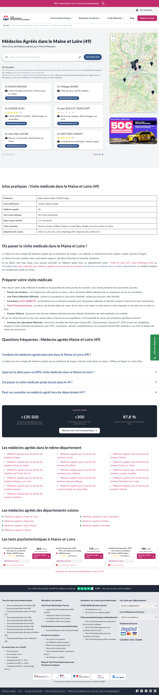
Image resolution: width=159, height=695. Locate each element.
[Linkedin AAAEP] (155, 691)
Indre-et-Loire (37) (120, 262)
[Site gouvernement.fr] (62, 677)
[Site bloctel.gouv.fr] (118, 677)
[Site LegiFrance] (42, 677)
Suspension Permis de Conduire (58, 615)
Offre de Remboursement (55, 691)
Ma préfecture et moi (93, 609)
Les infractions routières (55, 657)
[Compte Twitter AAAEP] (146, 691)
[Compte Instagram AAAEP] (142, 691)
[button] (152, 92)
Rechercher (92, 57)
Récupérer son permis (51, 600)
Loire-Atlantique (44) (142, 262)
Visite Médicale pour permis (93, 605)
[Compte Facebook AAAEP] (137, 691)
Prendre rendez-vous (16, 98)
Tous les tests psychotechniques (17, 600)
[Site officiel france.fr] (100, 677)
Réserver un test (147, 18)
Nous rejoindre (12, 657)
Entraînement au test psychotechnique (59, 626)
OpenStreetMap (128, 113)
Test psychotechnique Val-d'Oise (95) (21, 605)
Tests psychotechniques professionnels (98, 617)
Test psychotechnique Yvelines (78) (20, 626)
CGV (20, 691)
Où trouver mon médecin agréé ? (97, 612)
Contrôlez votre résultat (131, 639)
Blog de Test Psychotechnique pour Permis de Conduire (57, 664)
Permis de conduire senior (56, 648)
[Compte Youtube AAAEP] (151, 691)
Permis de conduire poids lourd (58, 645)
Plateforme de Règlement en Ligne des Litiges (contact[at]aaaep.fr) (93, 691)
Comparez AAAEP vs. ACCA (18, 663)
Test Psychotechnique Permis (55, 605)
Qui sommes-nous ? (14, 654)
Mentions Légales (9, 691)
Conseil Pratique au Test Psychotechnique (62, 630)
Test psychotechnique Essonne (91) (20, 623)
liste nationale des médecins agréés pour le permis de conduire (50, 266)
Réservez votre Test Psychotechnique (78, 430)
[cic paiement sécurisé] (138, 631)
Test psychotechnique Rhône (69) (19, 620)
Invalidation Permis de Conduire (58, 621)
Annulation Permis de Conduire (58, 618)
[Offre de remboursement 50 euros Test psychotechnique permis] (133, 131)
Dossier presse (12, 651)
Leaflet (120, 113)
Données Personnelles (33, 691)
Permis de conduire (50, 635)
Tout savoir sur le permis (55, 639)
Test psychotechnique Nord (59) (18, 608)
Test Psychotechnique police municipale (100, 639)
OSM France (152, 113)
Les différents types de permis (57, 642)
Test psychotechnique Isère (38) (19, 617)
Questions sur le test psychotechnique (98, 600)
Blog (132, 18)
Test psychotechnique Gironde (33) (20, 629)
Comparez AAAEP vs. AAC (17, 660)
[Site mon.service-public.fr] (81, 677)
